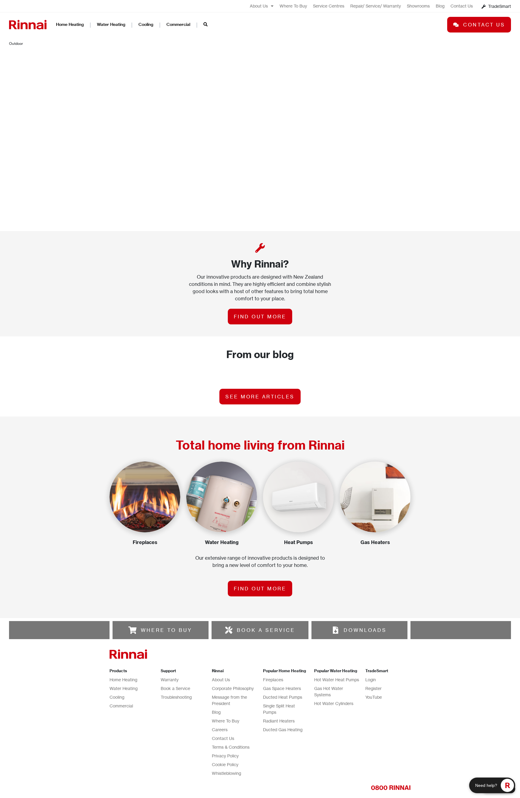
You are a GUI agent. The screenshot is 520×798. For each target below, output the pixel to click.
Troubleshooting (176, 697)
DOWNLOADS (365, 630)
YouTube (373, 697)
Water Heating (111, 24)
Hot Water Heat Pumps (336, 679)
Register (373, 688)
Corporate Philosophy (233, 688)
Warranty (169, 679)
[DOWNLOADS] (335, 630)
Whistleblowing (226, 773)
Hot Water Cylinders (333, 703)
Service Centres (328, 5)
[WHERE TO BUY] (132, 630)
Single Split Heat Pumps (279, 709)
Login (370, 679)
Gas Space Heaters (282, 688)
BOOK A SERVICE (266, 630)
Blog (440, 5)
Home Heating (70, 24)
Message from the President (229, 700)
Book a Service (175, 688)
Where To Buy (293, 5)
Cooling (145, 24)
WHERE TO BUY (166, 630)
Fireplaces (273, 679)
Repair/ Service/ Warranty (375, 5)
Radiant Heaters (279, 720)
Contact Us (461, 5)
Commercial (178, 24)
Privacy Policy (225, 755)
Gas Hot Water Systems (328, 691)
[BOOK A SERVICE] (228, 630)
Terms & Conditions (230, 747)
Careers (220, 729)
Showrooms (418, 5)
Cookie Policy (225, 764)
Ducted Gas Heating (282, 729)
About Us (259, 5)
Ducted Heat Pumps (282, 697)
